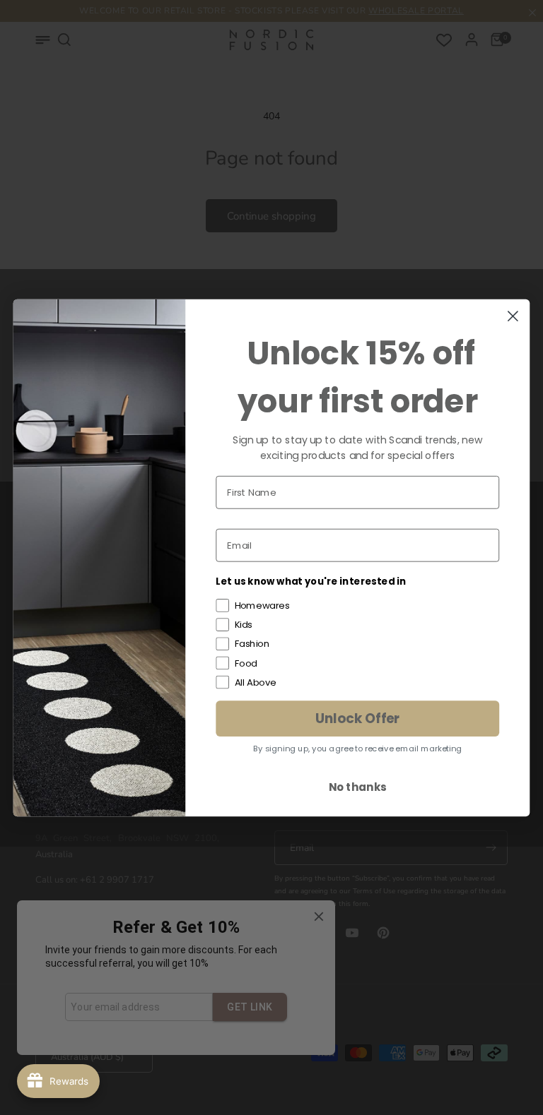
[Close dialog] (513, 316)
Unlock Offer (357, 718)
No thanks (357, 786)
